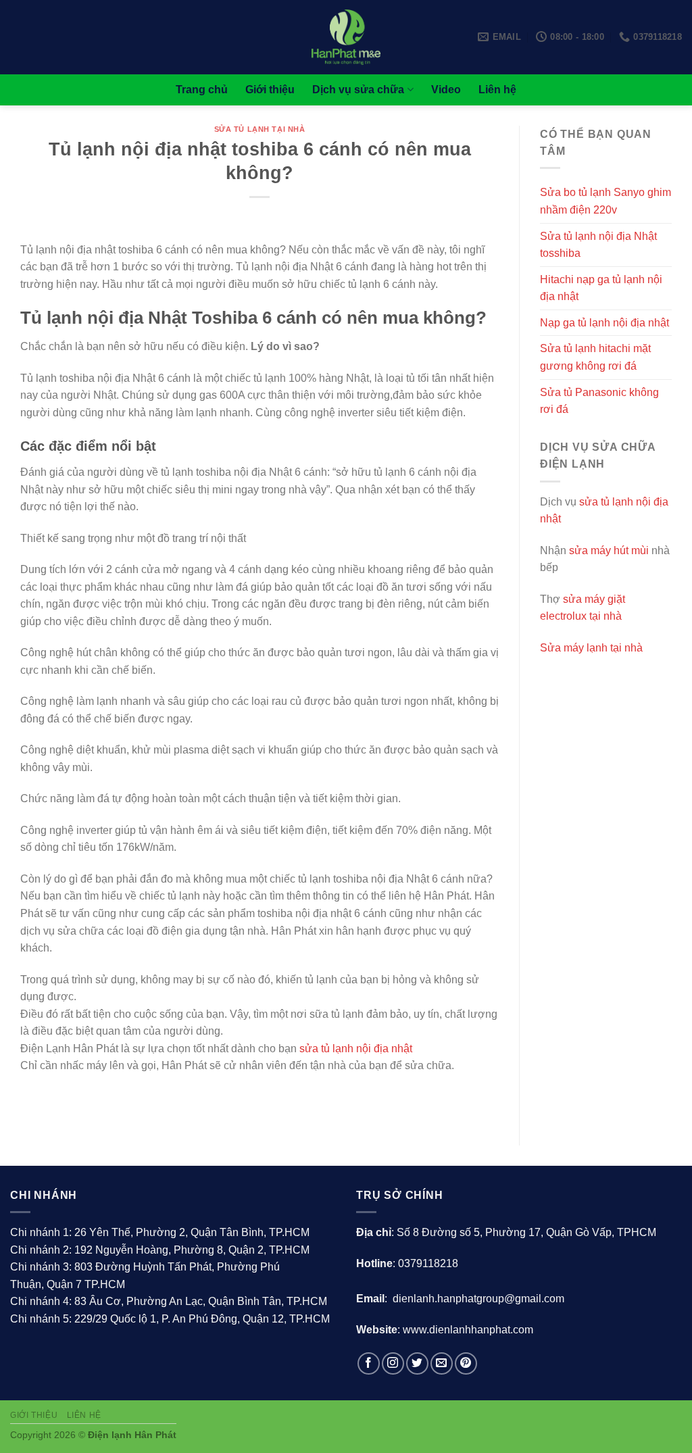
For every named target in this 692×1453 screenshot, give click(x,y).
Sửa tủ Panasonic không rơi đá (599, 401)
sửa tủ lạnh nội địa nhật (355, 1048)
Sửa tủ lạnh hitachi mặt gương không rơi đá (595, 357)
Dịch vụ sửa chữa (358, 89)
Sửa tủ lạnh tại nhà (259, 129)
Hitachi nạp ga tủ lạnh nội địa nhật (601, 288)
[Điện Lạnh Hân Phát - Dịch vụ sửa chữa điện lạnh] (346, 37)
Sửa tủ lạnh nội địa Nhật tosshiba (598, 245)
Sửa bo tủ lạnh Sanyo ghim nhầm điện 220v (605, 201)
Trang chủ (202, 89)
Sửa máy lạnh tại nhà (591, 648)
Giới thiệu (270, 89)
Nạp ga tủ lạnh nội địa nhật (604, 322)
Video (446, 89)
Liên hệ (497, 89)
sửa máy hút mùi (609, 550)
